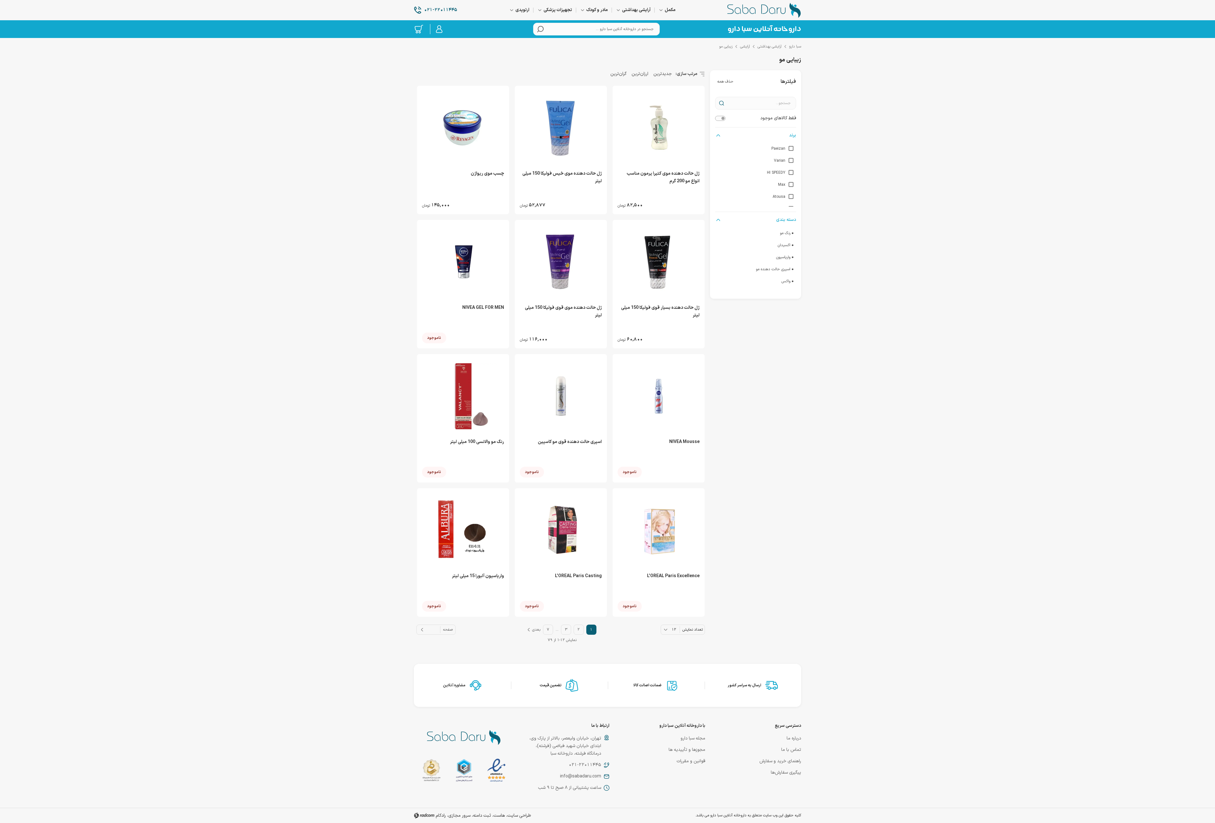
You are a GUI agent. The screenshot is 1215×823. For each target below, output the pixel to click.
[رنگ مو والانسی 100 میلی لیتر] (463, 396)
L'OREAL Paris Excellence (673, 576)
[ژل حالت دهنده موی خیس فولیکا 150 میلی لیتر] (561, 128)
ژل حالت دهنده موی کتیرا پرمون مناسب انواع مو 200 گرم (663, 177)
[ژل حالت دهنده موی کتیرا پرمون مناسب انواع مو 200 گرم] (659, 128)
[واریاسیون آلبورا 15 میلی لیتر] (463, 530)
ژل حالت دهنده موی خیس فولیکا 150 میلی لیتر (562, 177)
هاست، (498, 815)
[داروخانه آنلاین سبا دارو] (764, 10)
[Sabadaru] (764, 29)
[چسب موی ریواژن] (463, 128)
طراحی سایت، (518, 815)
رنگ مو (785, 233)
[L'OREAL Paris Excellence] (659, 530)
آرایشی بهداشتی (769, 46)
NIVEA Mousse (684, 442)
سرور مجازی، (458, 815)
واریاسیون (783, 257)
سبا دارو (795, 46)
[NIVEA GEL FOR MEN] (463, 262)
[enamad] (496, 771)
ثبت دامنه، (481, 815)
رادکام (441, 815)
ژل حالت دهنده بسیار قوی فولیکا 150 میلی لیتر (660, 311)
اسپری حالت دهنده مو (773, 269)
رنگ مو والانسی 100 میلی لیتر (477, 442)
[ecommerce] (464, 771)
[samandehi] (431, 771)
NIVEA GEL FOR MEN (483, 307)
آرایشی (745, 46)
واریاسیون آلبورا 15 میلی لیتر (478, 576)
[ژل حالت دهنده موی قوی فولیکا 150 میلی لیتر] (561, 262)
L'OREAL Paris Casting (578, 576)
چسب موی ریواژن (487, 173)
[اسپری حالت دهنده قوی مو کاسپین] (561, 396)
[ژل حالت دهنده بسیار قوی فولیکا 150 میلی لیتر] (659, 262)
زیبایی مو (725, 46)
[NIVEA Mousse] (659, 396)
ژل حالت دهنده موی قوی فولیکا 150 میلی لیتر (563, 311)
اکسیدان (784, 245)
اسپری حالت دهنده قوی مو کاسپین (570, 442)
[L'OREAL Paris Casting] (561, 530)
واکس (786, 281)
